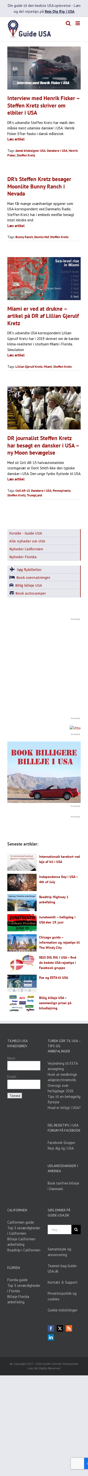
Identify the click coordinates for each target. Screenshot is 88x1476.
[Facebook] (51, 1328)
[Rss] (69, 1328)
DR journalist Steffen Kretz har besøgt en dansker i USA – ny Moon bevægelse (43, 445)
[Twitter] (60, 1328)
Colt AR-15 (22, 491)
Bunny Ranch (24, 237)
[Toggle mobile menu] (78, 23)
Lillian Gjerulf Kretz (29, 367)
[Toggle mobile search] (68, 23)
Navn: (11, 1058)
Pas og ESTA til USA (53, 977)
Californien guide (20, 1222)
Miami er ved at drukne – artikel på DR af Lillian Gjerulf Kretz (43, 316)
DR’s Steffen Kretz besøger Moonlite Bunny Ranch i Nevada (39, 186)
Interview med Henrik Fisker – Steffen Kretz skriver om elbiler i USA (43, 105)
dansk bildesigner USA (30, 151)
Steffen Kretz (26, 155)
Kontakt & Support (62, 1282)
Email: (12, 1076)
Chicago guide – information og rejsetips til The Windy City (59, 942)
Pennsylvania (61, 491)
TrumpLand (34, 495)
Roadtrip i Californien (23, 1250)
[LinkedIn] (51, 1337)
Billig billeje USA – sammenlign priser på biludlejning (55, 1003)
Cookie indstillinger (62, 1310)
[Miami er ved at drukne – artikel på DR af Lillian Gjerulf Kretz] (44, 278)
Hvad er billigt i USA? (64, 1107)
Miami (48, 367)
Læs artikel (15, 139)
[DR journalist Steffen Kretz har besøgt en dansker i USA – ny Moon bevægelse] (44, 408)
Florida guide (17, 1279)
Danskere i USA (57, 151)
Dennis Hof (41, 237)
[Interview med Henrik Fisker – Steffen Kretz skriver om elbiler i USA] (44, 68)
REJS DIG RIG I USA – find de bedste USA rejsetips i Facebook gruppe (57, 962)
